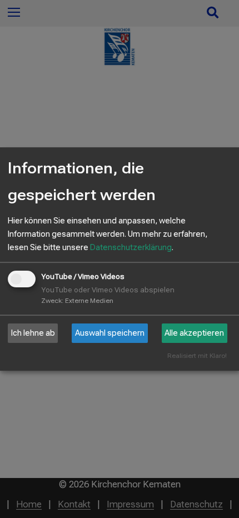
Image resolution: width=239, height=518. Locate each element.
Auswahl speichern (110, 332)
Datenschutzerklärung (131, 247)
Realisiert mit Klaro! (197, 356)
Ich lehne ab (33, 332)
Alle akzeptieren (194, 332)
